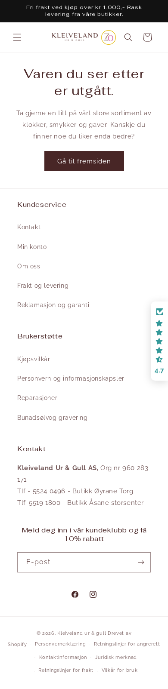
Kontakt (28, 227)
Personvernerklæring (60, 644)
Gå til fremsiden (84, 161)
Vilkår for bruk (120, 670)
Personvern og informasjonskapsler (70, 378)
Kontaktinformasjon (63, 657)
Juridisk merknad (116, 657)
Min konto (32, 246)
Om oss (28, 266)
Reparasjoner (37, 397)
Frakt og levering (42, 285)
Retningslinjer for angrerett (127, 644)
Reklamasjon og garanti (53, 304)
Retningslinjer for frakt (65, 670)
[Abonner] (140, 562)
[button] (17, 37)
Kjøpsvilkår (33, 359)
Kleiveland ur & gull (81, 633)
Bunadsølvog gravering (52, 417)
